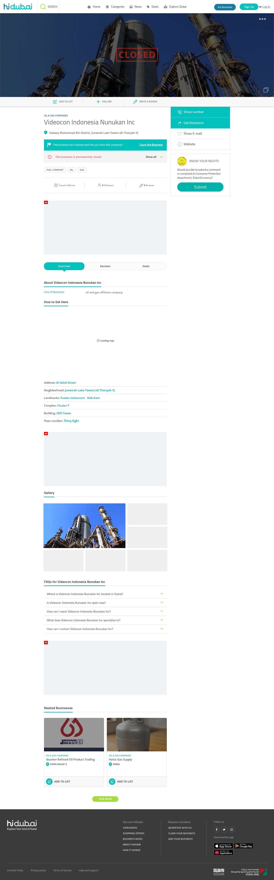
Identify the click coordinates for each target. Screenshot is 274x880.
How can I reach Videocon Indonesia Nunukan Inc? (79, 611)
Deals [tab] (146, 266)
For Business (225, 7)
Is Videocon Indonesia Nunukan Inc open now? (76, 603)
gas (82, 169)
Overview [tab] (64, 266)
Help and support (88, 870)
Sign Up (249, 6)
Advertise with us (180, 827)
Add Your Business (180, 838)
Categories (117, 6)
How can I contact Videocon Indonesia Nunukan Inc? (80, 629)
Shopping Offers (133, 833)
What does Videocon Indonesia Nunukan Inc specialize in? (83, 620)
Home (96, 6)
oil (71, 169)
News (138, 6)
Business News (133, 838)
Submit (200, 187)
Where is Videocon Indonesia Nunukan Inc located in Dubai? (85, 594)
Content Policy (15, 870)
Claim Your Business (181, 833)
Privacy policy (38, 870)
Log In (266, 6)
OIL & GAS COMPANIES (57, 755)
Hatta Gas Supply (120, 759)
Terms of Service (62, 870)
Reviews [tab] (105, 266)
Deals (154, 6)
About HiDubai (132, 844)
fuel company (54, 169)
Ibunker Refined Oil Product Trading (70, 759)
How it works (132, 850)
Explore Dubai (177, 6)
